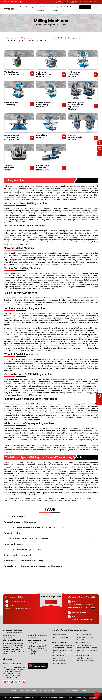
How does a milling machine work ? (18, 555)
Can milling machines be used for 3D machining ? (24, 560)
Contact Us (85, 7)
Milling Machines (26, 38)
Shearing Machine (83, 653)
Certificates (86, 691)
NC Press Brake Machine (85, 661)
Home (22, 7)
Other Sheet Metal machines (50, 41)
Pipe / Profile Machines (85, 635)
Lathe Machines (11, 38)
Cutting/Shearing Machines (63, 648)
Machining (29, 7)
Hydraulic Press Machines (62, 653)
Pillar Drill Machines (59, 663)
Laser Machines (58, 655)
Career (67, 691)
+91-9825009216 (19, 601)
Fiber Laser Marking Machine (87, 648)
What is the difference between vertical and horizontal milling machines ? (34, 527)
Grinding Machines (57, 38)
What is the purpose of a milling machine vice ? (23, 549)
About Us (21, 691)
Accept (93, 698)
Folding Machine (83, 655)
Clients (47, 691)
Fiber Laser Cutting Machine (87, 650)
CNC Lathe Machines (60, 643)
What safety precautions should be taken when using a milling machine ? (33, 566)
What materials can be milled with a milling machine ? (26, 538)
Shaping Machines (74, 38)
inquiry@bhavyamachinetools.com (17, 608)
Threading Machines (29, 41)
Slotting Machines (12, 41)
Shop (75, 7)
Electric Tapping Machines (62, 650)
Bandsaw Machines (60, 635)
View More (50, 602)
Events (69, 7)
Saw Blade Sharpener (84, 658)
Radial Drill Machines (84, 640)
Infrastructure (31, 691)
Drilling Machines (41, 38)
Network (40, 691)
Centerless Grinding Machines (63, 645)
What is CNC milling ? (13, 533)
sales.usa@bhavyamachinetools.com (81, 604)
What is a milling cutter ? (14, 544)
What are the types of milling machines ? (20, 522)
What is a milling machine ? (15, 516)
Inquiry (61, 691)
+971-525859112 (82, 612)
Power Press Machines (85, 637)
